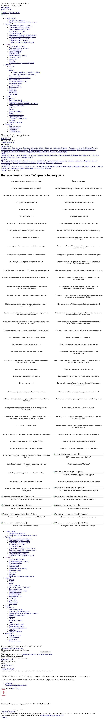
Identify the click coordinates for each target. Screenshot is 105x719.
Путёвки (8, 24)
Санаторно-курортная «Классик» (20, 26)
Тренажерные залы (15, 79)
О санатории (9, 98)
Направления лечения (16, 46)
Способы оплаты (15, 131)
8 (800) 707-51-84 (7, 660)
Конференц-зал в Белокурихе (19, 102)
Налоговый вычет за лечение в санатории (23, 104)
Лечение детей (14, 53)
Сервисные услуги (15, 100)
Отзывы (3, 168)
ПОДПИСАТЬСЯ (45, 652)
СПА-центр (13, 59)
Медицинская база (15, 50)
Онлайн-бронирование (17, 20)
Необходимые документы (18, 55)
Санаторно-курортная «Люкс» (19, 27)
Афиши (11, 66)
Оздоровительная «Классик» (19, 39)
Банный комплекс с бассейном (19, 78)
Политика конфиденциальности (16, 685)
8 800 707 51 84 (6, 9)
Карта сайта (9, 683)
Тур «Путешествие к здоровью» (24, 74)
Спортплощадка (14, 85)
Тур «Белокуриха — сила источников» (26, 72)
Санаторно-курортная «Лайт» (19, 29)
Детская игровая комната (18, 81)
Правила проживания (16, 117)
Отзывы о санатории (16, 115)
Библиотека (13, 91)
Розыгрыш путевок (15, 122)
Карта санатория (6, 648)
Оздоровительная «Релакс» (18, 40)
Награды (12, 120)
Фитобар (12, 61)
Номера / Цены (10, 18)
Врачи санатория (15, 52)
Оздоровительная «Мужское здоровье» (22, 37)
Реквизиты (13, 130)
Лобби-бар (12, 89)
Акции (7, 96)
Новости (12, 107)
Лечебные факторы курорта (18, 48)
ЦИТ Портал (16, 688)
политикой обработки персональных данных (37, 654)
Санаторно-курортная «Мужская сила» (22, 35)
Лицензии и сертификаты (18, 118)
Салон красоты (18, 163)
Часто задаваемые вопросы (16, 168)
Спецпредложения (32, 152)
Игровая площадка (15, 83)
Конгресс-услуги (15, 126)
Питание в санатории (16, 105)
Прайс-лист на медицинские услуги (21, 63)
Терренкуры (13, 92)
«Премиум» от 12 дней (17, 31)
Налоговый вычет (71, 166)
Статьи (11, 109)
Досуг (11, 68)
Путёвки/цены (6, 146)
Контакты (8, 124)
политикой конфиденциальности (51, 715)
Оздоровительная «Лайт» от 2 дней (21, 42)
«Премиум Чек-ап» (15, 33)
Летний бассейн (14, 76)
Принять (4, 717)
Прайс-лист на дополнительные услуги (23, 22)
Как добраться (14, 128)
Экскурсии (13, 94)
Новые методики (15, 57)
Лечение (8, 44)
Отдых (7, 65)
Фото (11, 113)
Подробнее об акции (8, 712)
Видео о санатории (15, 111)
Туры (11, 70)
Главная (3, 170)
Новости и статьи (43, 166)
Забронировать (6, 7)
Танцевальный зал (15, 87)
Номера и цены (17, 148)
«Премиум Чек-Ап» (91, 148)
